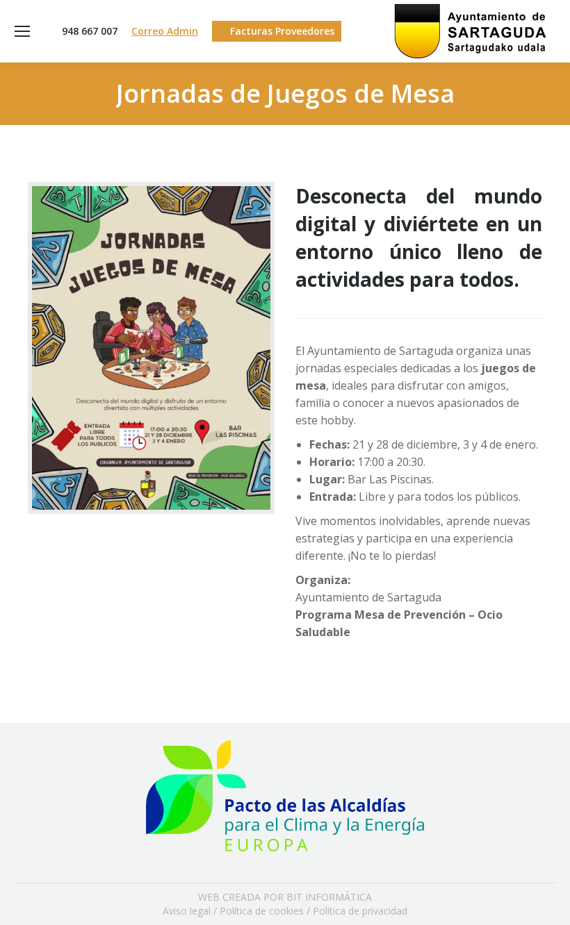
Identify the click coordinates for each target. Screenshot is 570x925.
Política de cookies (262, 910)
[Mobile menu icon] (22, 31)
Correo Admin (164, 31)
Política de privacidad (360, 910)
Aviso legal (187, 910)
